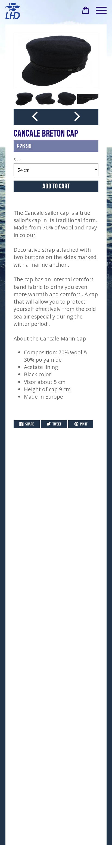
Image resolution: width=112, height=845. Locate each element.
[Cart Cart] (85, 12)
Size (17, 159)
